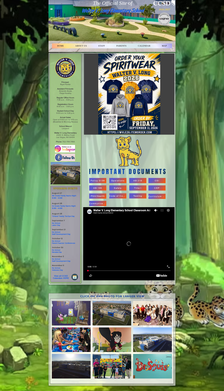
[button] (81, 45)
